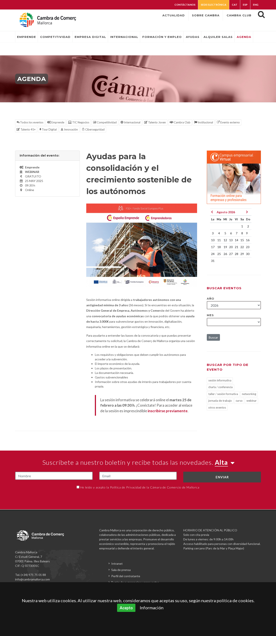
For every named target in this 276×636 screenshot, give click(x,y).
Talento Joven (156, 122)
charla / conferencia (220, 387)
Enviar (222, 477)
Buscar (213, 337)
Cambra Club (181, 122)
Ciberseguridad (95, 129)
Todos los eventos (31, 122)
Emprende (57, 122)
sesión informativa (219, 380)
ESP (245, 4)
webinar (251, 400)
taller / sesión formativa (223, 394)
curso (239, 400)
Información (151, 607)
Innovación (70, 129)
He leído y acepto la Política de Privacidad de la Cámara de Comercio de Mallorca (139, 487)
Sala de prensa (121, 570)
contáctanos (184, 4)
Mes (210, 315)
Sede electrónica (213, 4)
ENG (255, 4)
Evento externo (230, 122)
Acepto (126, 607)
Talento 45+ (28, 129)
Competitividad (106, 122)
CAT (234, 4)
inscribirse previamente (168, 411)
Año (210, 298)
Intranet (117, 563)
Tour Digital (49, 129)
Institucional (205, 122)
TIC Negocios (80, 122)
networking (249, 394)
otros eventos (217, 407)
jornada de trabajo (220, 400)
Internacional (131, 122)
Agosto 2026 (226, 212)
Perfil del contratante (125, 576)
